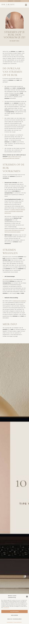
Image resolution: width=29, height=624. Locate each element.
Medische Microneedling (19, 300)
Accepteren (14, 611)
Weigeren (14, 615)
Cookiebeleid (10, 622)
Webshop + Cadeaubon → (15, 1)
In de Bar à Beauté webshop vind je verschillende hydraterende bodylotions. (15, 211)
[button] (27, 596)
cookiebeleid (6, 607)
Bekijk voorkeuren (14, 619)
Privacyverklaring (17, 622)
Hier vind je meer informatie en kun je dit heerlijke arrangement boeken (15, 230)
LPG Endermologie (8, 279)
